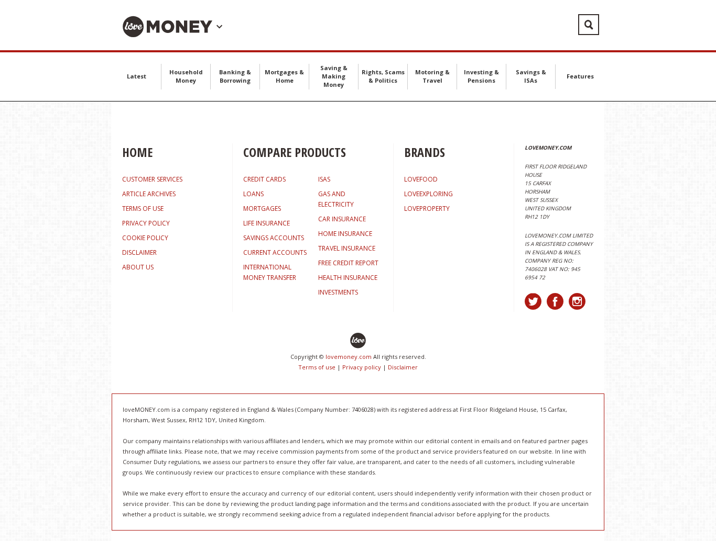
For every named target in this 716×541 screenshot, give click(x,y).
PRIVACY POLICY (146, 223)
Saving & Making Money (334, 76)
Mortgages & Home (284, 76)
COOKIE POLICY (145, 237)
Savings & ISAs (531, 76)
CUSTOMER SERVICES (152, 179)
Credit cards (264, 179)
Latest (136, 76)
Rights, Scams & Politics (383, 76)
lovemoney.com (349, 356)
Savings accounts (273, 237)
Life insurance (266, 223)
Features (580, 76)
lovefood (421, 179)
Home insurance (345, 233)
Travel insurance (346, 248)
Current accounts (275, 252)
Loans (253, 193)
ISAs (324, 179)
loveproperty (427, 208)
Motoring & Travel (432, 76)
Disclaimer (403, 367)
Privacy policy (361, 367)
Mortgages (262, 208)
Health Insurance (347, 277)
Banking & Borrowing (235, 76)
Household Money (186, 76)
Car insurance (342, 219)
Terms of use (316, 367)
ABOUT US (138, 267)
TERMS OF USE (143, 208)
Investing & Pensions (481, 76)
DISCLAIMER (139, 252)
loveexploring (428, 193)
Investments (338, 292)
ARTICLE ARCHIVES (149, 193)
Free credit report (348, 262)
